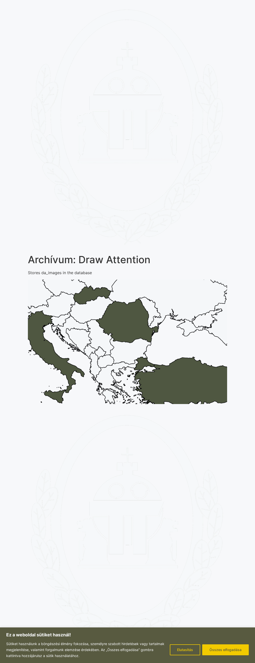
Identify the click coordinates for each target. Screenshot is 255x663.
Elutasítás (185, 650)
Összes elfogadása (225, 650)
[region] (127, 645)
